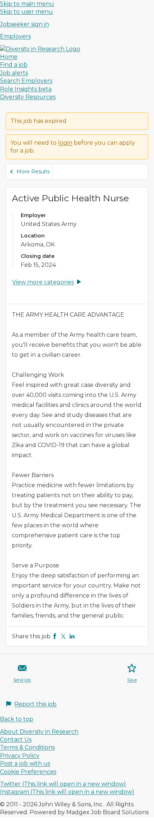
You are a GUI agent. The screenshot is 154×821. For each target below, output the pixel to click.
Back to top (16, 719)
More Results (33, 171)
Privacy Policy (19, 755)
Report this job (35, 704)
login (65, 142)
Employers (15, 36)
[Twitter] (63, 636)
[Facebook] (55, 636)
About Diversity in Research (39, 731)
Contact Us (16, 739)
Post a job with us (25, 763)
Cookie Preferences (28, 771)
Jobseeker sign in (24, 24)
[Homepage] (40, 48)
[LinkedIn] (72, 636)
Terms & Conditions (27, 747)
